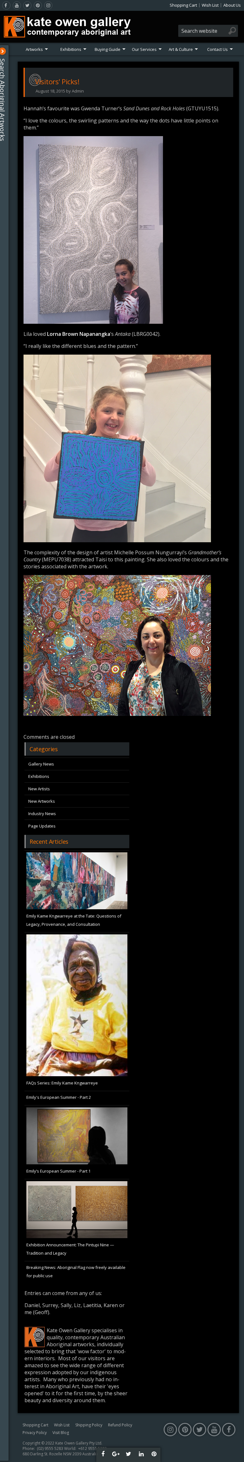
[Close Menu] (5, 51)
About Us (232, 5)
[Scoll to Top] (234, 1451)
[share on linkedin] (141, 1454)
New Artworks (41, 801)
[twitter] (27, 5)
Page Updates (42, 826)
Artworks (34, 49)
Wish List (210, 5)
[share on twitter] (128, 1454)
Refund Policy (120, 1425)
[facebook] (6, 5)
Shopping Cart (183, 5)
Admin (78, 91)
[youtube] (17, 5)
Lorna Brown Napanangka (78, 333)
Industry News (42, 813)
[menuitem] (36, 49)
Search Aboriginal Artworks (6, 100)
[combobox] (208, 31)
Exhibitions (70, 49)
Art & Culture (181, 49)
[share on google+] (115, 1454)
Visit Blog (60, 1432)
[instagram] (48, 5)
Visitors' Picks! (57, 81)
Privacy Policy (35, 1432)
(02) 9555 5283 (50, 1449)
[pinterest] (38, 5)
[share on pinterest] (153, 1454)
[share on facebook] (103, 1454)
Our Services (144, 49)
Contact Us (217, 49)
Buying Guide (107, 49)
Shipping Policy (88, 1425)
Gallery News (41, 764)
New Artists (39, 789)
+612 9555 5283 (92, 1449)
